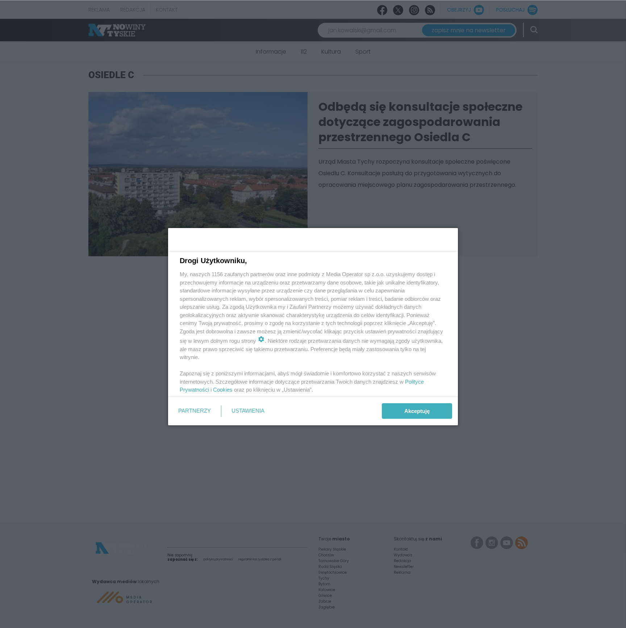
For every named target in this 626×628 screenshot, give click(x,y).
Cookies (223, 390)
